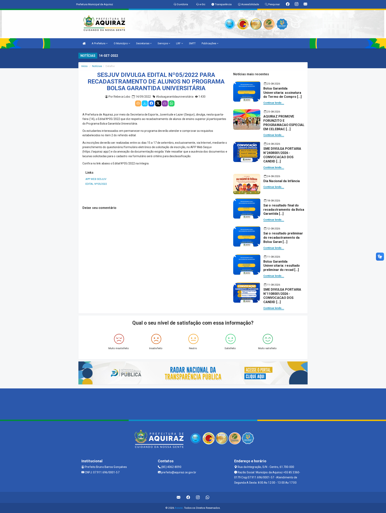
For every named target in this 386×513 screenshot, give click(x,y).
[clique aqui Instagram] (197, 497)
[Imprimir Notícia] (138, 103)
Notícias (97, 66)
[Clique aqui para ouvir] (165, 103)
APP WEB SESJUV (95, 179)
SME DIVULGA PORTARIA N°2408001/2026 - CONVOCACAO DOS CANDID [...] (282, 155)
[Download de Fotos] (145, 103)
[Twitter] (158, 103)
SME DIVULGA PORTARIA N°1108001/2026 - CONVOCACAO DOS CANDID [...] (282, 296)
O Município (121, 43)
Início (84, 66)
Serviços (163, 43)
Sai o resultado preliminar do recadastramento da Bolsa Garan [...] (283, 237)
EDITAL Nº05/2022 (96, 183)
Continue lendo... (273, 102)
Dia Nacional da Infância (281, 181)
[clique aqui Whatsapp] (207, 497)
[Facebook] (151, 103)
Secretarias (143, 43)
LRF (178, 43)
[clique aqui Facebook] (188, 497)
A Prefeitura (99, 43)
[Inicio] (84, 43)
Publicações (209, 43)
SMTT (192, 43)
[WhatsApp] (171, 103)
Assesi (179, 507)
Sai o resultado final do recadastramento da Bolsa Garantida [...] (283, 209)
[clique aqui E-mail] (178, 497)
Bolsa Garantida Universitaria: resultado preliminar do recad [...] (281, 266)
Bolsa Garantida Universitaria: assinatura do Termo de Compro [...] (282, 93)
